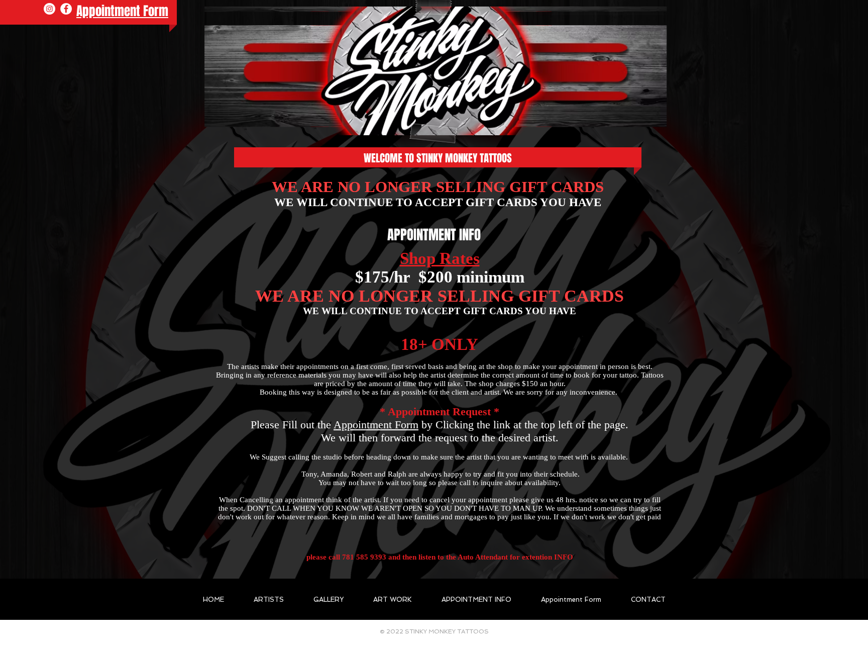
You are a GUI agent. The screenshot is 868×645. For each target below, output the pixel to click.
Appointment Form (376, 424)
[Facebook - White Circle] (66, 9)
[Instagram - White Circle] (49, 9)
